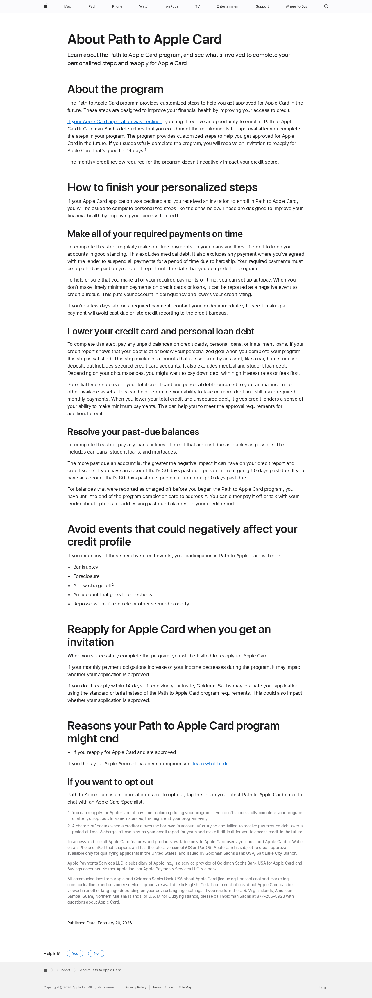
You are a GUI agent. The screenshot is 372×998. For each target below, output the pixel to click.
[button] (326, 6)
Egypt (323, 987)
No (96, 954)
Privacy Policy (135, 987)
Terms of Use (163, 987)
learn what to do (210, 763)
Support (63, 970)
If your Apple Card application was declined (114, 121)
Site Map (185, 987)
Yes (75, 954)
